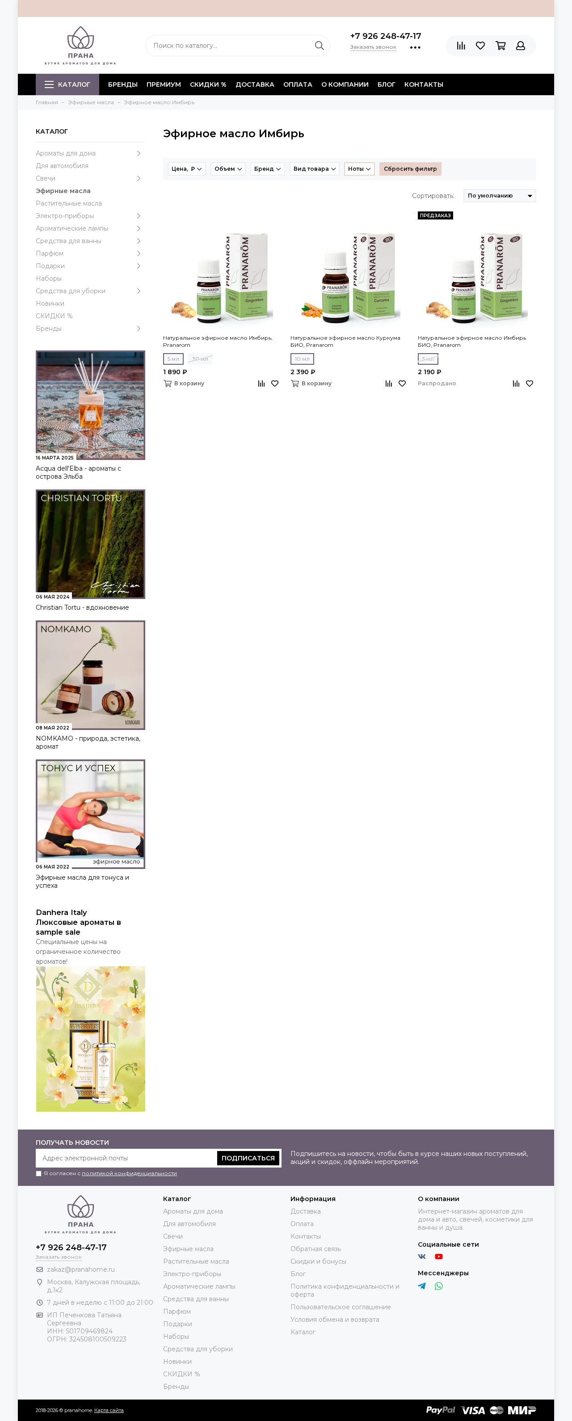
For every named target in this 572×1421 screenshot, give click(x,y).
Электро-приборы (65, 216)
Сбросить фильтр (410, 168)
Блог (386, 84)
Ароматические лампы (72, 228)
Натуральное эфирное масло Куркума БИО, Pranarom (345, 341)
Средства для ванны (68, 241)
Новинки (50, 303)
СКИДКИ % (208, 84)
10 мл (302, 358)
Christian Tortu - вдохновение (82, 607)
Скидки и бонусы (318, 1261)
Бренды (49, 329)
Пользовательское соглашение (340, 1307)
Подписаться (248, 1158)
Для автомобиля (62, 166)
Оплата (297, 84)
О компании (345, 84)
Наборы (49, 278)
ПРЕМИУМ (164, 84)
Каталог (74, 84)
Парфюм (49, 253)
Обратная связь (315, 1249)
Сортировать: (433, 196)
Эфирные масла (63, 191)
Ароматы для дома (66, 153)
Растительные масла (69, 203)
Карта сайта (109, 1410)
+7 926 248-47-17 (385, 36)
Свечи (45, 178)
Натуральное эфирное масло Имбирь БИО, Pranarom (472, 341)
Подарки (50, 266)
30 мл (200, 358)
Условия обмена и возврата (334, 1320)
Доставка (255, 84)
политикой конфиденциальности (129, 1173)
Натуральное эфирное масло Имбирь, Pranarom (218, 341)
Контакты (423, 84)
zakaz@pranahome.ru (81, 1269)
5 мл (173, 358)
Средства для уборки (70, 291)
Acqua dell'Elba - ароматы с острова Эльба (78, 472)
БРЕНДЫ (123, 84)
